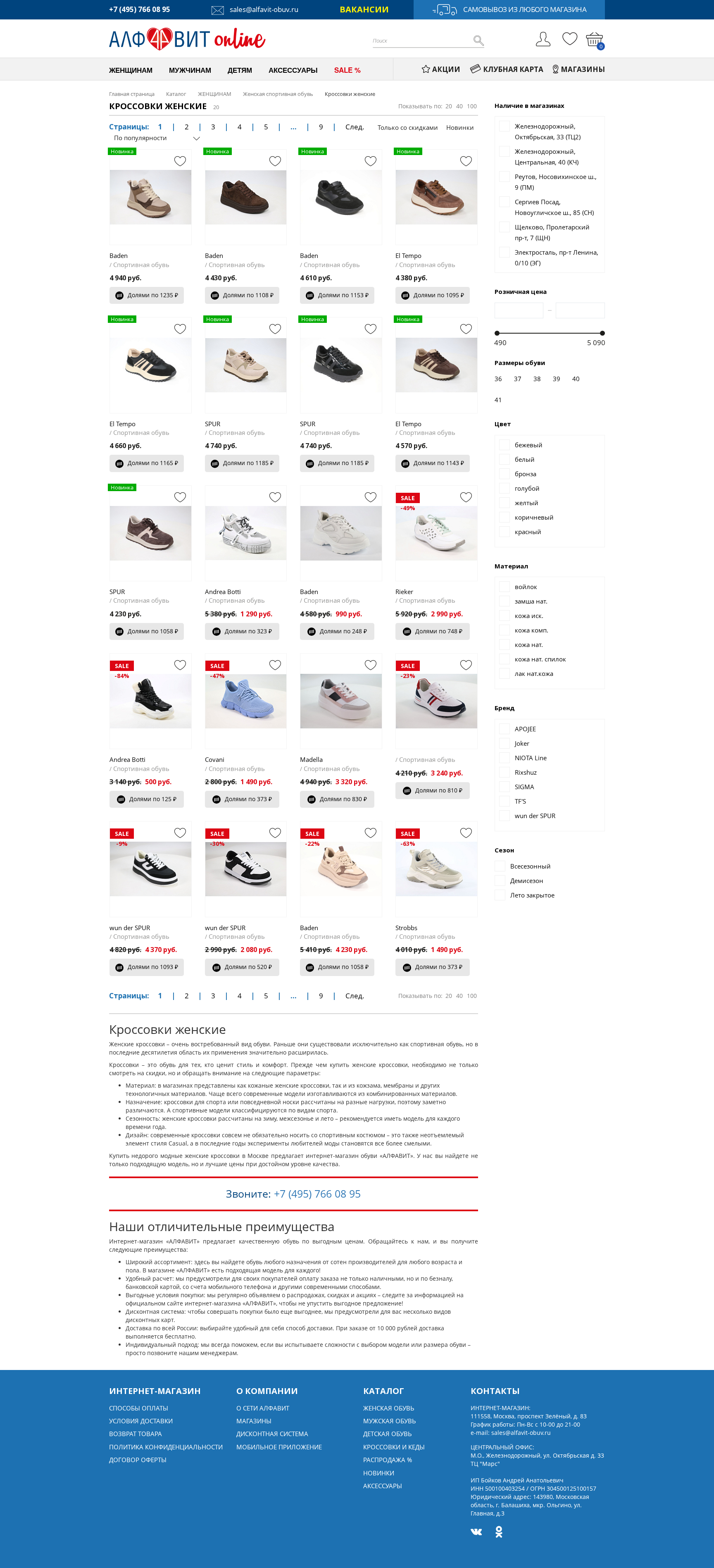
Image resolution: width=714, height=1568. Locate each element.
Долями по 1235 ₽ (153, 295)
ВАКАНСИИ (364, 9)
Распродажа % (387, 1460)
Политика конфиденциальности (166, 1447)
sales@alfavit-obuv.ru (263, 9)
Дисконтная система (272, 1434)
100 (472, 106)
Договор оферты (138, 1460)
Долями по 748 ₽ (438, 631)
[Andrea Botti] (246, 533)
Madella (311, 759)
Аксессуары (382, 1486)
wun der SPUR (129, 928)
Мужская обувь (389, 1421)
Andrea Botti (223, 591)
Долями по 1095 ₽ (439, 295)
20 (448, 106)
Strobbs (406, 928)
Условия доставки (141, 1421)
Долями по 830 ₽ (343, 799)
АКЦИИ (446, 69)
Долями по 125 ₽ (152, 799)
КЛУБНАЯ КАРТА (513, 69)
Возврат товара (135, 1434)
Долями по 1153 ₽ (343, 295)
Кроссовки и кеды (394, 1447)
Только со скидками (408, 127)
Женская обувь (388, 1408)
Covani (214, 759)
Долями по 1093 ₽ (153, 967)
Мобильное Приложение (279, 1447)
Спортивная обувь (141, 264)
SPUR (212, 424)
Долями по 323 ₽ (248, 631)
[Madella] (341, 701)
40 (459, 106)
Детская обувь (387, 1434)
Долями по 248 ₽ (343, 631)
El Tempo (408, 255)
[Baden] (341, 533)
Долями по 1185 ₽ (248, 463)
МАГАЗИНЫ (583, 69)
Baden (118, 255)
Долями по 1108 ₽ (248, 295)
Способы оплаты (138, 1408)
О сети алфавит (262, 1408)
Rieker (404, 591)
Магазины (253, 1421)
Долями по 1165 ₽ (153, 463)
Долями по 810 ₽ (438, 790)
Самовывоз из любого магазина (524, 9)
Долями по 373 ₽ (248, 799)
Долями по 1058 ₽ (153, 631)
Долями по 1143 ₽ (439, 463)
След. (354, 126)
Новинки (460, 127)
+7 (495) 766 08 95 (139, 9)
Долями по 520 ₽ (248, 967)
